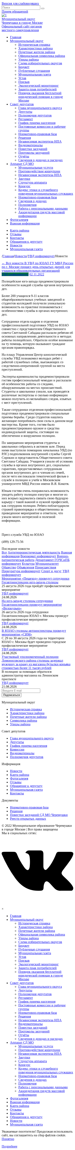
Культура (28, 563)
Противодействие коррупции (39, 171)
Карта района (19, 230)
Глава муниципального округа (40, 108)
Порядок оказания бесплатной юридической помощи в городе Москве (40, 96)
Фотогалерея (19, 219)
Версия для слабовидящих (20, 3)
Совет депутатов (22, 104)
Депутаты (25, 111)
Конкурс (24, 186)
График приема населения (36, 123)
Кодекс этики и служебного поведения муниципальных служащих (45, 191)
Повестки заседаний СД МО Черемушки (39, 815)
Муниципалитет (47, 563)
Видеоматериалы (30, 145)
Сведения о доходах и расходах (40, 160)
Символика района (23, 720)
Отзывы (15, 234)
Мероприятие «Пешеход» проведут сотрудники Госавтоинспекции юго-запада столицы (35, 580)
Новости (16, 245)
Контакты (17, 238)
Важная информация (25, 223)
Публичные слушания (34, 70)
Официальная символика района (41, 56)
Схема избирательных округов (40, 63)
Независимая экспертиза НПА (40, 141)
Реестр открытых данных (28, 818)
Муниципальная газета (34, 74)
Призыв (24, 82)
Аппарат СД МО (22, 164)
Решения (24, 137)
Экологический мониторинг (38, 85)
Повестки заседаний (32, 149)
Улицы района (28, 59)
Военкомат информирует (38, 556)
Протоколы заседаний (34, 152)
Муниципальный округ (27, 41)
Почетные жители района (36, 52)
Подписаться (11, 695)
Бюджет (23, 67)
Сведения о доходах (32, 201)
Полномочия (27, 205)
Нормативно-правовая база (37, 134)
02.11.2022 (36, 274)
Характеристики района (35, 48)
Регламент (25, 119)
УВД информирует (15, 274)
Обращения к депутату (26, 241)
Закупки (24, 178)
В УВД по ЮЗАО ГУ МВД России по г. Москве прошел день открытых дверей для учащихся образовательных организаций (37, 266)
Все (4, 552)
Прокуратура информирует (21, 571)
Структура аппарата (32, 182)
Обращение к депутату (26, 786)
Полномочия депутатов (35, 115)
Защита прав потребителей (37, 89)
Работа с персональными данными (43, 208)
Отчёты (23, 156)
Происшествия (45, 567)
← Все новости (13, 263)
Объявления (25, 567)
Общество (9, 567)
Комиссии (17, 749)
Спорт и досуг (51, 571)
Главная (15, 37)
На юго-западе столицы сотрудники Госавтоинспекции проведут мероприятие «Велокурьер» (32, 604)
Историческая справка (34, 44)
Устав (22, 78)
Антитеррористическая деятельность (34, 552)
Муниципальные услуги (35, 167)
